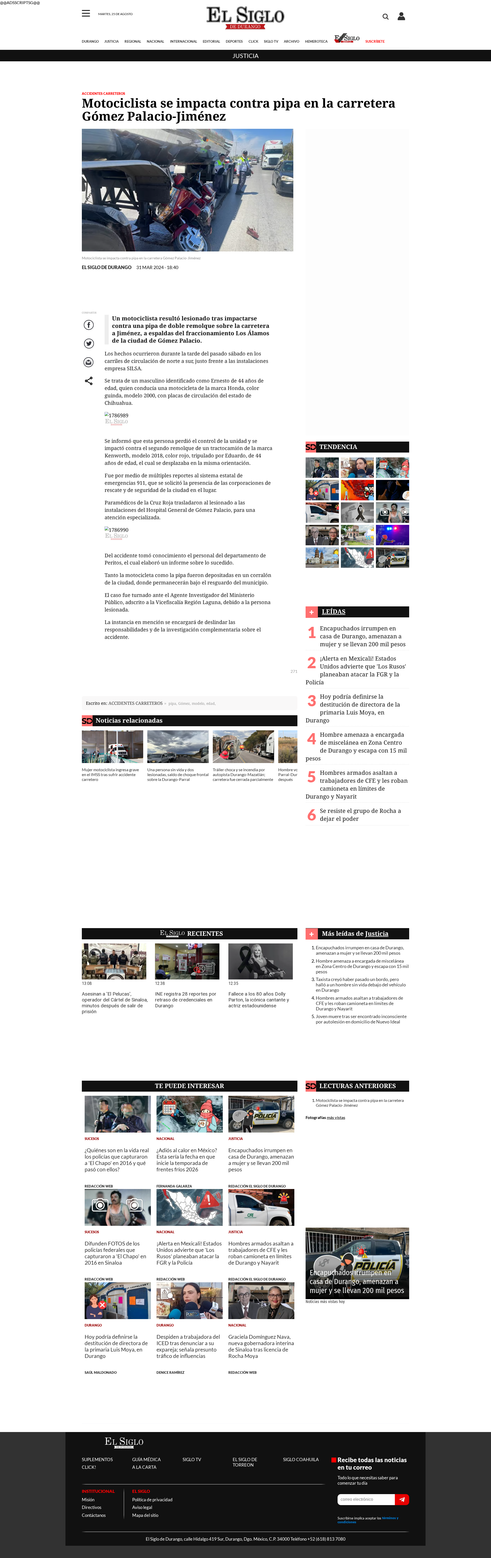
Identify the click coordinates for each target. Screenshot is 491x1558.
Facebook (89, 330)
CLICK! (89, 1467)
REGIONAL (133, 41)
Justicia (245, 55)
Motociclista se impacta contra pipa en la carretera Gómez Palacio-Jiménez (360, 1102)
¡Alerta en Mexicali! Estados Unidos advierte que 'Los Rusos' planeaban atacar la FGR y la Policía (356, 670)
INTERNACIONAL (183, 41)
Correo (89, 367)
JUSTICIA (111, 41)
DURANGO (90, 41)
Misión (88, 1499)
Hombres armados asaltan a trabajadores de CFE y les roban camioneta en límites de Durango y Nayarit (357, 784)
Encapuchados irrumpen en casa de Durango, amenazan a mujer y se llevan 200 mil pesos (363, 636)
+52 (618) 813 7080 (326, 1539)
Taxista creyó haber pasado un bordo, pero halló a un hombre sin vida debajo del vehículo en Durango (361, 985)
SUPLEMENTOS (97, 1459)
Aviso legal (142, 1507)
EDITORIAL (211, 41)
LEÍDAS (333, 611)
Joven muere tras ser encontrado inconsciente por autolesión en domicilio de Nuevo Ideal (361, 1019)
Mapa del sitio (145, 1515)
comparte (89, 386)
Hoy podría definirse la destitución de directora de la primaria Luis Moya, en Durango (353, 708)
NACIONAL (155, 41)
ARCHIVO (291, 41)
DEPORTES (234, 41)
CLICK (253, 41)
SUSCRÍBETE (374, 41)
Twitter (89, 349)
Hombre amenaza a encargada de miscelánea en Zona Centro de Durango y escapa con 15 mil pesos (356, 746)
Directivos (91, 1507)
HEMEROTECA (316, 41)
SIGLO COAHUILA (301, 1459)
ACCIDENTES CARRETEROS (103, 93)
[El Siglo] (124, 1454)
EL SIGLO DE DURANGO (106, 267)
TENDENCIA (338, 446)
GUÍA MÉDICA (146, 1459)
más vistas (336, 1117)
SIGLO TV (271, 41)
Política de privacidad (152, 1499)
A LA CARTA (144, 1467)
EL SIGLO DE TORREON (245, 1462)
